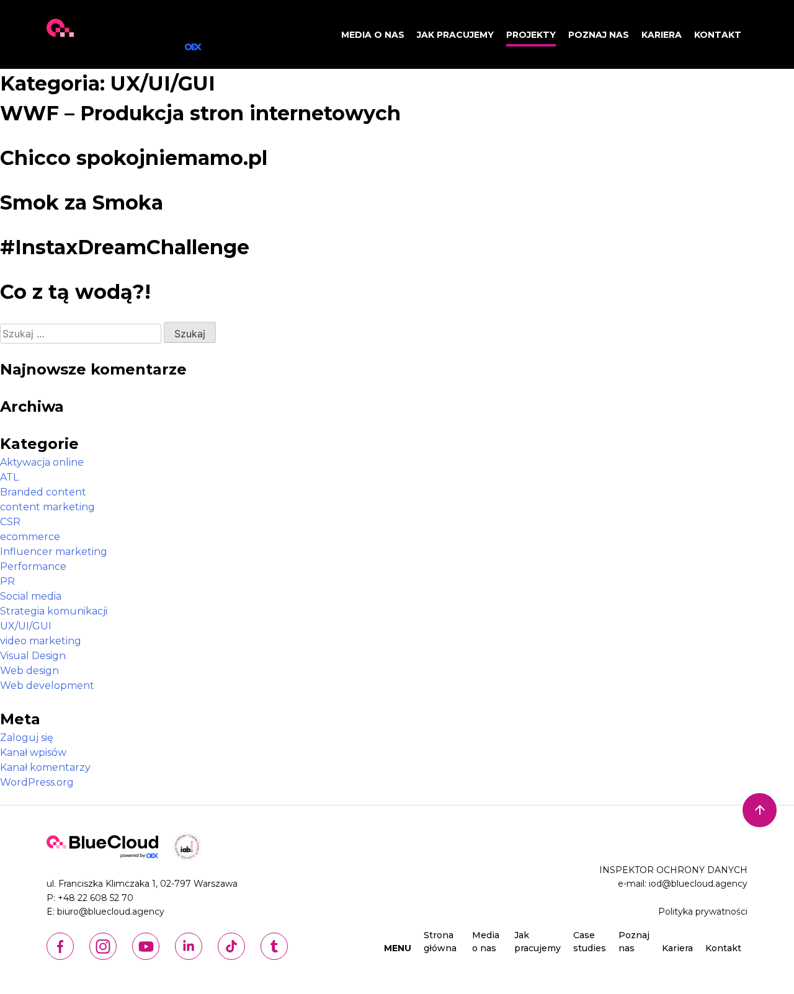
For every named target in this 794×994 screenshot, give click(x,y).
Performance (33, 566)
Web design (29, 671)
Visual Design (33, 656)
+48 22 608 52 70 (95, 897)
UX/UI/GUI (25, 626)
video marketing (40, 641)
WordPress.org (37, 782)
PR (7, 581)
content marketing (47, 507)
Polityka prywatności (702, 911)
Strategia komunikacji (53, 611)
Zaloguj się (26, 737)
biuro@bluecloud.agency (110, 911)
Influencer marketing (53, 551)
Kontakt (717, 34)
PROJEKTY (531, 34)
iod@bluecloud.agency (698, 883)
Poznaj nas (598, 34)
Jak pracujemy (455, 34)
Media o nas (372, 34)
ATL (9, 477)
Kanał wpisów (33, 752)
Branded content (43, 492)
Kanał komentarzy (45, 767)
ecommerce (30, 537)
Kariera (661, 34)
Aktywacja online (42, 462)
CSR (10, 522)
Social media (30, 596)
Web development (47, 685)
